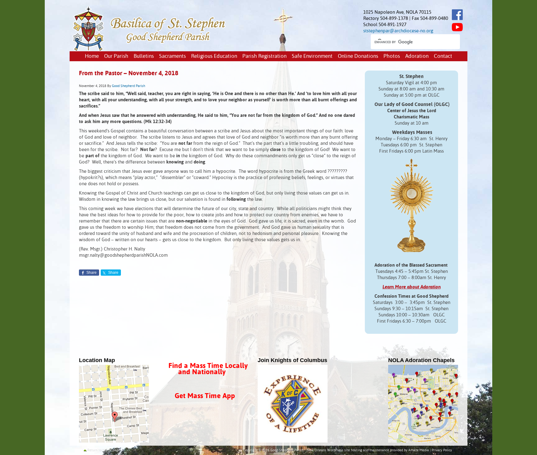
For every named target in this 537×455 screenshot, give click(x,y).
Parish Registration (264, 56)
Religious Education (214, 56)
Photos (391, 56)
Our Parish (116, 56)
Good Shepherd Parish (128, 86)
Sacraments (172, 56)
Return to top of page (103, 450)
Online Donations (358, 56)
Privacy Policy (442, 450)
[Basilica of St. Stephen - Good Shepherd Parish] (150, 50)
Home (92, 56)
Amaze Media (418, 450)
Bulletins (144, 56)
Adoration (417, 56)
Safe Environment (312, 56)
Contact (443, 56)
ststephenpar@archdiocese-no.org (398, 31)
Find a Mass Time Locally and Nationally (208, 369)
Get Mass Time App (205, 396)
